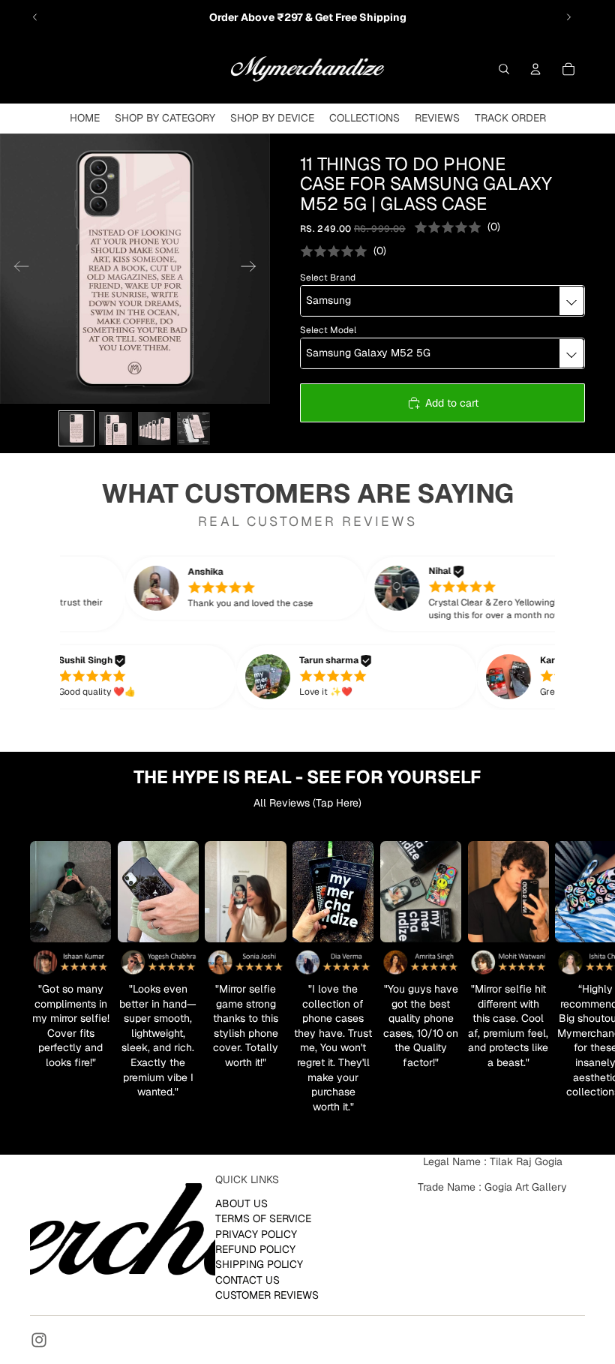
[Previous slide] (35, 17)
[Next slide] (568, 17)
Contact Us (247, 1279)
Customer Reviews (267, 1295)
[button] (266, 588)
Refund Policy (255, 1249)
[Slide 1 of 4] (76, 428)
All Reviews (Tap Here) (308, 803)
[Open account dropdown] (535, 69)
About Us (241, 1202)
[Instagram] (39, 1340)
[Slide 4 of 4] (193, 428)
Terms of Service (263, 1218)
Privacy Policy (256, 1233)
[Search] (504, 69)
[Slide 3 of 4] (154, 428)
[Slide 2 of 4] (115, 428)
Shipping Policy (259, 1264)
